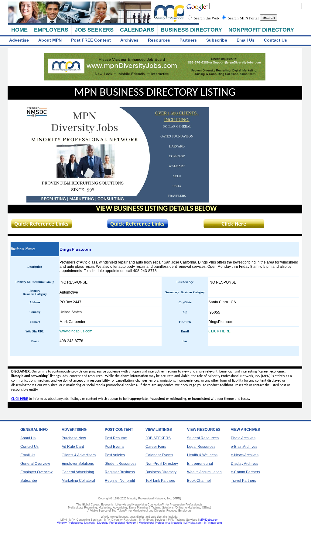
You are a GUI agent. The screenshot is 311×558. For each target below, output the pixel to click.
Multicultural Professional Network (160, 522)
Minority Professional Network (76, 522)
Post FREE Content (91, 40)
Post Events (114, 446)
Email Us (246, 40)
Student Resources (120, 463)
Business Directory (160, 472)
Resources (159, 40)
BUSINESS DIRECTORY (191, 30)
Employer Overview (36, 472)
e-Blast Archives (244, 446)
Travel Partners (243, 480)
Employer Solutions (78, 463)
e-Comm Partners (245, 472)
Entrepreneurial (200, 463)
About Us (28, 438)
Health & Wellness (202, 455)
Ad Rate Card (73, 446)
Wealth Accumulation (204, 472)
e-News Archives (244, 455)
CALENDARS (137, 30)
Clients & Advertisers (79, 455)
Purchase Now (74, 438)
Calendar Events (159, 455)
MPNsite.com (193, 522)
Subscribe (216, 40)
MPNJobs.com (209, 519)
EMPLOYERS (51, 30)
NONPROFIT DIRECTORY (261, 30)
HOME (19, 30)
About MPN (50, 40)
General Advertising (78, 472)
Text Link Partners (160, 480)
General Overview (35, 463)
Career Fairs (155, 446)
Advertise (19, 40)
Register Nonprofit (120, 480)
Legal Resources (201, 446)
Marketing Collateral (78, 480)
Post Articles (115, 455)
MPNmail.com (213, 522)
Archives (129, 40)
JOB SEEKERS (94, 30)
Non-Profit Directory (161, 463)
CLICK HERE (19, 399)
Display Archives (244, 463)
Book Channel (199, 480)
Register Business (120, 472)
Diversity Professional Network (116, 522)
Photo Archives (243, 438)
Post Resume (116, 438)
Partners (188, 40)
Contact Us (275, 40)
